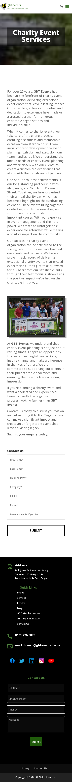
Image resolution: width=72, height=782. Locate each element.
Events (20, 592)
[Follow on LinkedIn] (31, 660)
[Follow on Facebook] (12, 660)
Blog (19, 608)
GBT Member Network (29, 613)
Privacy (25, 768)
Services (21, 597)
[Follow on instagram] (41, 660)
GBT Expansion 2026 (28, 618)
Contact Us (23, 623)
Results (21, 603)
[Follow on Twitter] (22, 660)
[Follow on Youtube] (51, 660)
